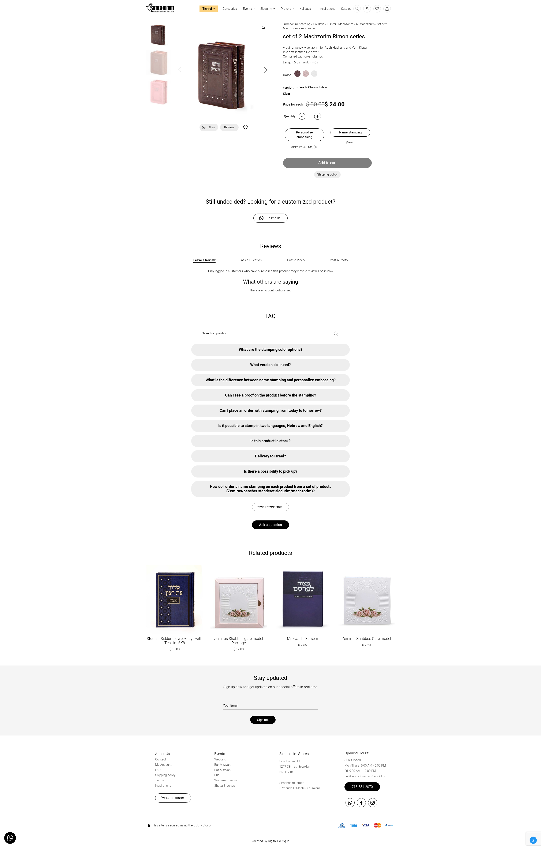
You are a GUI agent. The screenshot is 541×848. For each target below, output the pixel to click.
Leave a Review (204, 260)
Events (248, 9)
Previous (179, 70)
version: (288, 87)
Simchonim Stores (294, 753)
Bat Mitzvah (222, 770)
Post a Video (296, 260)
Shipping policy (165, 775)
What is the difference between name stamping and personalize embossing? (271, 380)
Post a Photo (339, 260)
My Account (163, 764)
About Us (162, 753)
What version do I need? (270, 365)
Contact (160, 759)
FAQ (158, 770)
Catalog (346, 9)
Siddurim (266, 9)
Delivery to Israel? (270, 456)
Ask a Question (251, 260)
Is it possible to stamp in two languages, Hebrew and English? (270, 426)
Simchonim (290, 24)
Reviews (229, 127)
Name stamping (350, 132)
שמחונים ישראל (172, 797)
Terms (159, 780)
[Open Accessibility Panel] (533, 840)
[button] (263, 28)
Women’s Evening (226, 780)
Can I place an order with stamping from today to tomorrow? (271, 410)
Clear (286, 94)
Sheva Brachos (224, 785)
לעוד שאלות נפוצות (270, 507)
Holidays (305, 9)
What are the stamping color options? (270, 350)
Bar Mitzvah (222, 764)
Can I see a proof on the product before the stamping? (270, 395)
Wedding (220, 759)
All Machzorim (365, 24)
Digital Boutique (278, 841)
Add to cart (327, 163)
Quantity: (290, 116)
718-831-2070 (362, 786)
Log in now (325, 271)
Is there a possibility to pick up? (270, 471)
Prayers (286, 9)
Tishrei (207, 9)
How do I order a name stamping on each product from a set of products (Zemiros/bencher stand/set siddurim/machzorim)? (270, 489)
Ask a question (270, 524)
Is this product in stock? (270, 441)
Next (265, 70)
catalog (305, 24)
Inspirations (327, 9)
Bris (217, 775)
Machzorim (345, 24)
